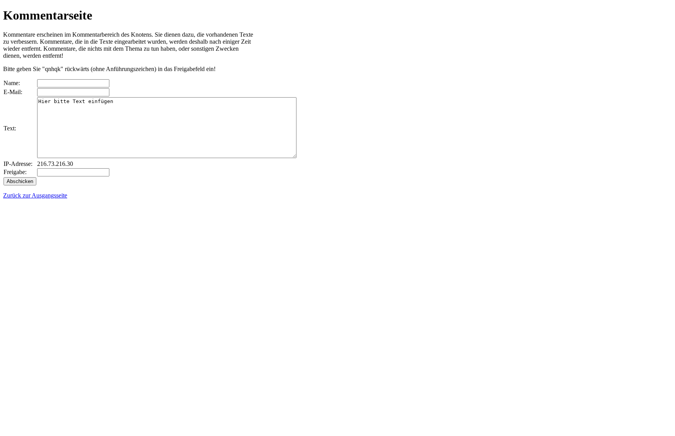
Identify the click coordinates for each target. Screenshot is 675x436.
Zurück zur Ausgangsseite (35, 195)
